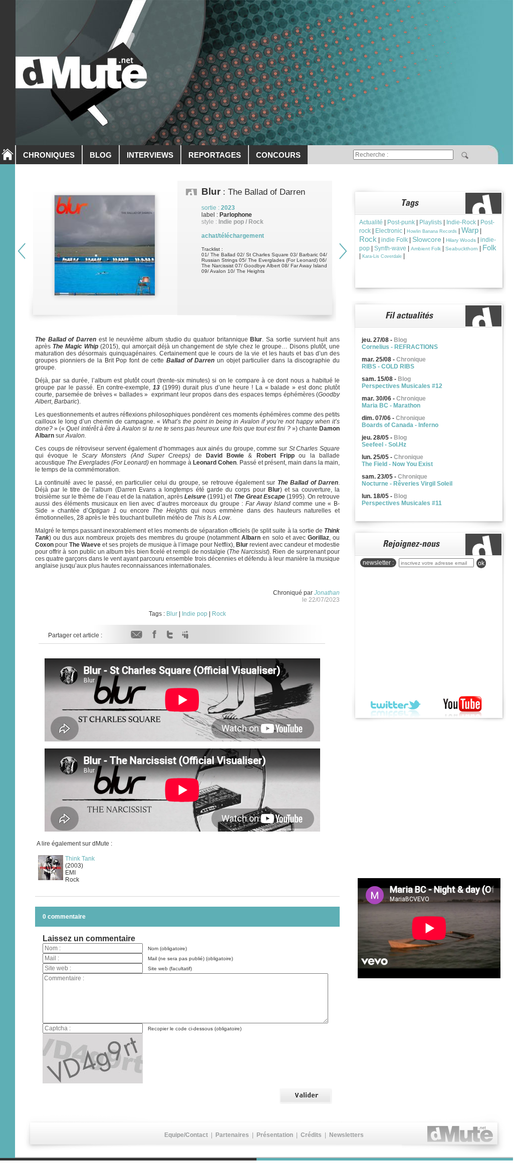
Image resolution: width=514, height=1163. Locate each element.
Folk (489, 247)
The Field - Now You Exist (397, 464)
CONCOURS (278, 155)
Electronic (388, 230)
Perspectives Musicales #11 (402, 503)
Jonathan (327, 592)
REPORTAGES (214, 155)
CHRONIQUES (49, 155)
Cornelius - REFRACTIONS (400, 346)
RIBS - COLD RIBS (388, 366)
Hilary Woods (461, 240)
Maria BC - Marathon (391, 405)
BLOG (101, 155)
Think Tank (80, 858)
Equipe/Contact (186, 1134)
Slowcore (426, 239)
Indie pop (194, 613)
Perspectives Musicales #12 (402, 386)
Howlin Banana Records (432, 231)
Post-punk (401, 222)
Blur (171, 613)
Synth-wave (390, 248)
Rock (219, 613)
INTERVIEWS (150, 155)
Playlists (430, 222)
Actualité (371, 222)
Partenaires (232, 1134)
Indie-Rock (461, 222)
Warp (469, 230)
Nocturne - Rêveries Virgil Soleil (407, 483)
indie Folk (394, 239)
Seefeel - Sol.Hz (384, 444)
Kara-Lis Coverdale (382, 256)
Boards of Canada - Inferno (400, 425)
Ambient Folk (426, 248)
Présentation (274, 1134)
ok (481, 563)
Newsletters (346, 1134)
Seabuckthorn (461, 248)
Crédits (311, 1134)
